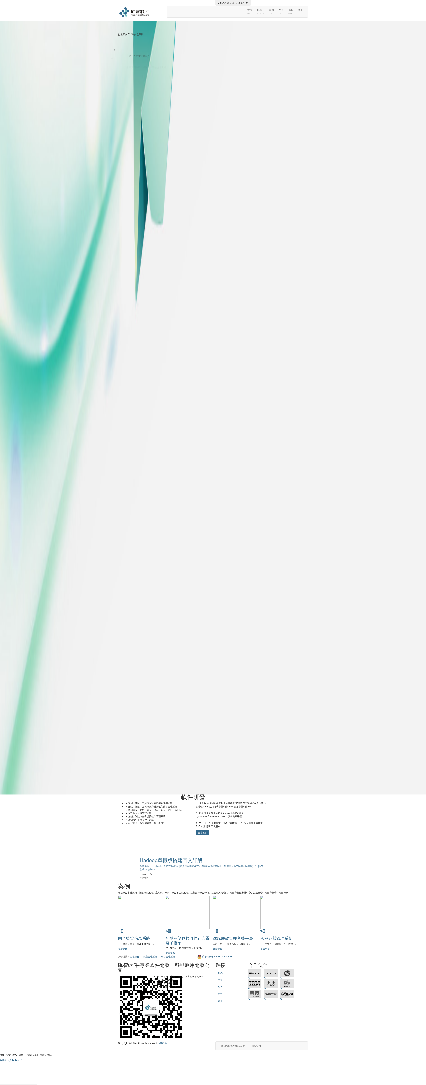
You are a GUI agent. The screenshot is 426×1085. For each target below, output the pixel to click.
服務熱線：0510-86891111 (234, 2)
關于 (300, 11)
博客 (290, 11)
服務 (260, 11)
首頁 (249, 11)
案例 (271, 11)
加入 (281, 11)
